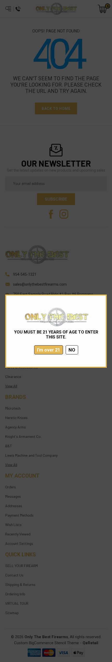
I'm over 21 (48, 350)
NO (72, 350)
